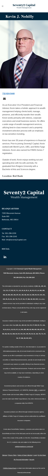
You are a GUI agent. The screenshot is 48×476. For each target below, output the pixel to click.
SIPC (35, 390)
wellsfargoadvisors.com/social (24, 446)
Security (31, 459)
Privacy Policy (12, 455)
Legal (35, 455)
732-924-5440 (8, 94)
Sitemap (4, 455)
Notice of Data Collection (25, 455)
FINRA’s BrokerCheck (9, 468)
